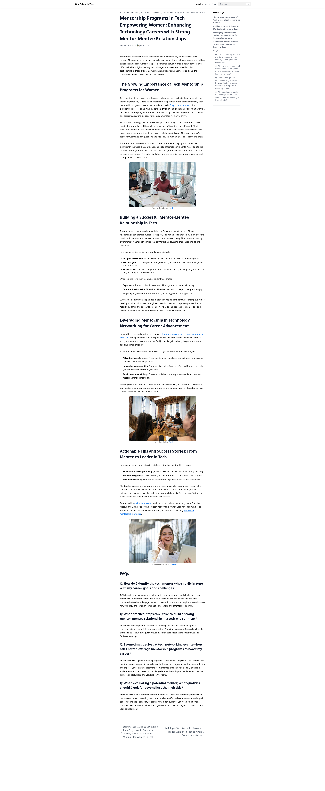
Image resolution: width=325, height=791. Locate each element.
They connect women (180, 105)
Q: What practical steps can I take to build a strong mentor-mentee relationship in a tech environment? (227, 70)
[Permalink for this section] (162, 89)
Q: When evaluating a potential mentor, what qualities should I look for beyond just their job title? (227, 96)
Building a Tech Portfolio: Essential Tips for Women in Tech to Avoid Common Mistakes (183, 732)
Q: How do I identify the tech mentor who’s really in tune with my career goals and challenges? (227, 58)
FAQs (215, 50)
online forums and (143, 503)
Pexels (171, 208)
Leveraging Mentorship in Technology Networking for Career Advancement (225, 35)
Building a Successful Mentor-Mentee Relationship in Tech (226, 27)
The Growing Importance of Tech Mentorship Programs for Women (226, 20)
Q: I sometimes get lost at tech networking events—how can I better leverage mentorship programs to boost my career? (226, 82)
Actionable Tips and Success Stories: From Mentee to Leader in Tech (225, 44)
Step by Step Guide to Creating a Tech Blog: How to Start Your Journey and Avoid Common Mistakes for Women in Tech (140, 731)
